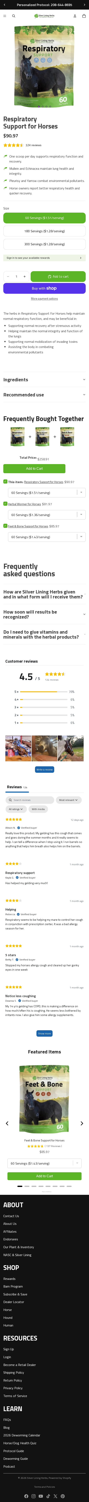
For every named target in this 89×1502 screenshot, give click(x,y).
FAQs (7, 1419)
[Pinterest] (62, 1496)
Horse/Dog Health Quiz (19, 1442)
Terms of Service (15, 1395)
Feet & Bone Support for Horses (28, 526)
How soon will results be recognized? (30, 614)
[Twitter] (55, 1496)
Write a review (45, 769)
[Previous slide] (4, 4)
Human (8, 1325)
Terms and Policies (44, 1487)
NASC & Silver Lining (17, 1254)
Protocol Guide (13, 1450)
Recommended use (23, 394)
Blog (6, 1427)
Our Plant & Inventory (18, 1246)
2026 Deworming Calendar (21, 1435)
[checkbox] (38, 809)
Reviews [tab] (17, 786)
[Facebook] (26, 1496)
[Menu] (5, 16)
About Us (10, 1223)
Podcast (9, 1466)
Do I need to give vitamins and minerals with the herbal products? (41, 634)
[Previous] (7, 1123)
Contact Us (11, 1215)
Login (7, 1356)
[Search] (13, 15)
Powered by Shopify (60, 1478)
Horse (7, 1309)
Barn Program (13, 1286)
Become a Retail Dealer (19, 1364)
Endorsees (10, 1239)
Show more (44, 1033)
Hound (7, 1317)
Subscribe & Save (15, 1293)
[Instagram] (33, 1496)
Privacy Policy (13, 1387)
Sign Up (8, 1349)
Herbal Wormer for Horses (24, 504)
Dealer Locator (13, 1301)
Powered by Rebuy (44, 1192)
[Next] (81, 1123)
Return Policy (12, 1380)
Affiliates (10, 1231)
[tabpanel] (44, 918)
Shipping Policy (13, 1372)
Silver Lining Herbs (37, 1478)
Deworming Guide (15, 1458)
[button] (44, 691)
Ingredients (15, 379)
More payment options (44, 298)
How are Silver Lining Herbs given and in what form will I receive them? (43, 594)
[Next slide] (84, 4)
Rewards (9, 1278)
